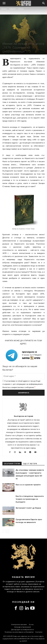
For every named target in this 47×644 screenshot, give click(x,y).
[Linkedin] (21, 452)
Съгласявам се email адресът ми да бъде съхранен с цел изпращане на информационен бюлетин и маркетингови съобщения (22, 384)
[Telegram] (31, 452)
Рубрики (12, 9)
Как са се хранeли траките (28, 485)
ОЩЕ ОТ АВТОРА (30, 464)
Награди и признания (22, 627)
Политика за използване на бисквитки (19, 632)
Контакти (38, 632)
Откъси (21, 9)
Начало (4, 9)
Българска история (23, 416)
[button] (43, 3)
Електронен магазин (19, 624)
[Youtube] (36, 452)
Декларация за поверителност (22, 630)
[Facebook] (11, 452)
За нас (31, 624)
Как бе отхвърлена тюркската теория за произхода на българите (30, 499)
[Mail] (26, 452)
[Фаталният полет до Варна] (8, 511)
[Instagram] (16, 452)
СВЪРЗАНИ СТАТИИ (12, 464)
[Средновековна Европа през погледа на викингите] (8, 522)
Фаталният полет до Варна (28, 508)
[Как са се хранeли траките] (8, 487)
